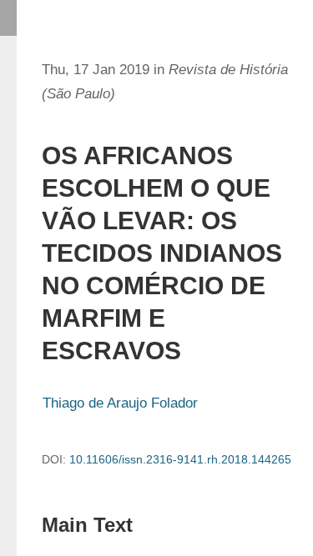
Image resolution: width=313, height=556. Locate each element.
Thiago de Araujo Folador (120, 403)
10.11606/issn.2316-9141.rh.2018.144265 (180, 459)
